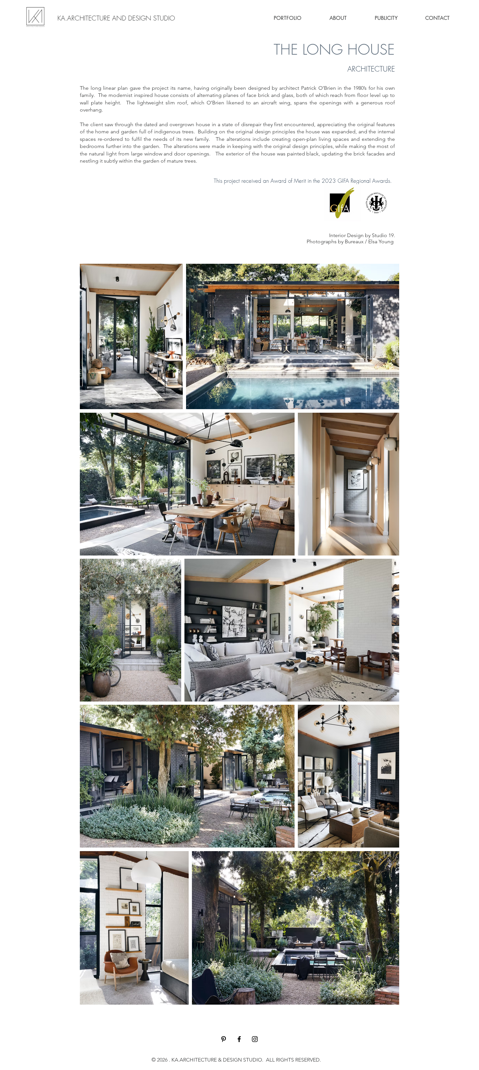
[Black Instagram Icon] (255, 1039)
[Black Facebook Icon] (239, 1039)
